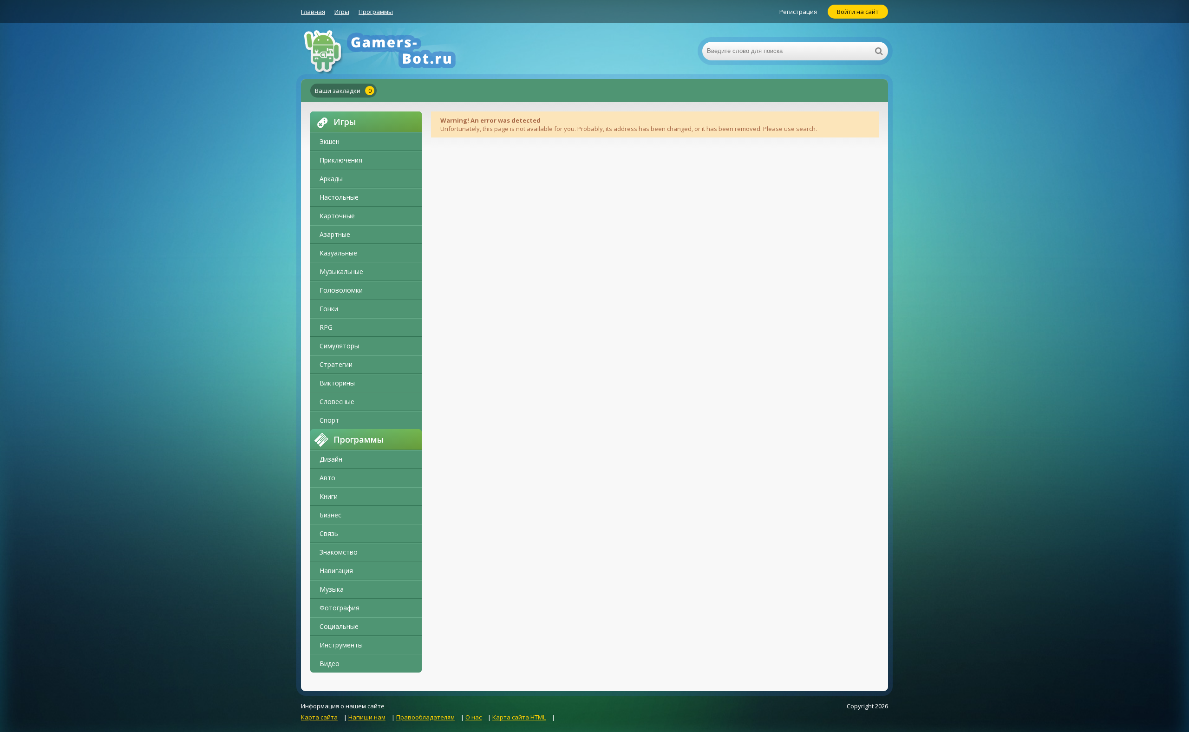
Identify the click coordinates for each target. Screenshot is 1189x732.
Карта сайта (319, 717)
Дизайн (331, 459)
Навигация (336, 570)
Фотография (339, 607)
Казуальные (338, 252)
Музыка (332, 589)
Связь (329, 533)
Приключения (341, 160)
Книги (329, 496)
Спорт (329, 420)
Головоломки (341, 290)
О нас (473, 717)
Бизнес (330, 514)
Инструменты (341, 644)
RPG (326, 327)
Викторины (337, 383)
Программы (376, 11)
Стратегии (336, 364)
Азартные (335, 234)
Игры (341, 11)
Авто (327, 477)
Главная (313, 11)
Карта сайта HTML (519, 717)
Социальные (339, 626)
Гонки (329, 308)
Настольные (339, 197)
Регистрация (798, 11)
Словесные (337, 401)
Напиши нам (366, 717)
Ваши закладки (343, 90)
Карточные (337, 215)
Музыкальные (341, 271)
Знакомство (339, 552)
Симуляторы (339, 345)
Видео (330, 663)
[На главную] (394, 51)
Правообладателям (425, 717)
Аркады (331, 178)
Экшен (330, 141)
